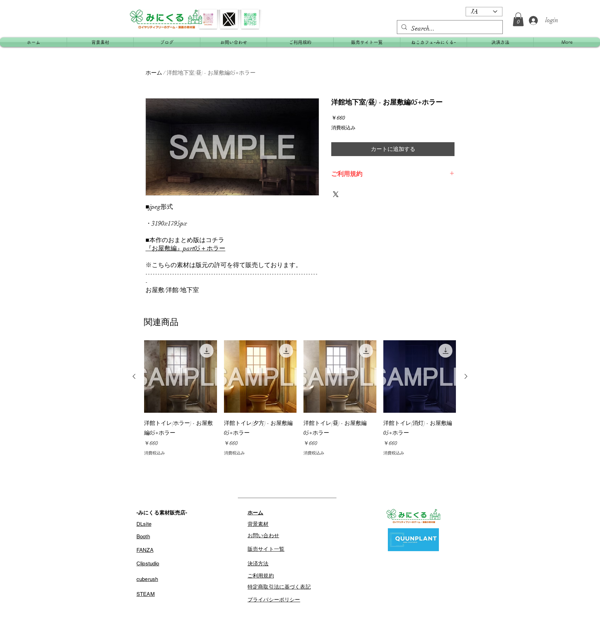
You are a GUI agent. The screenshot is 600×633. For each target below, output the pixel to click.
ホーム (153, 72)
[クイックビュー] (180, 376)
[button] (518, 19)
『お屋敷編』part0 (171, 248)
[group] (300, 398)
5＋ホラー (211, 248)
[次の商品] (466, 376)
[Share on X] (336, 194)
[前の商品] (134, 376)
